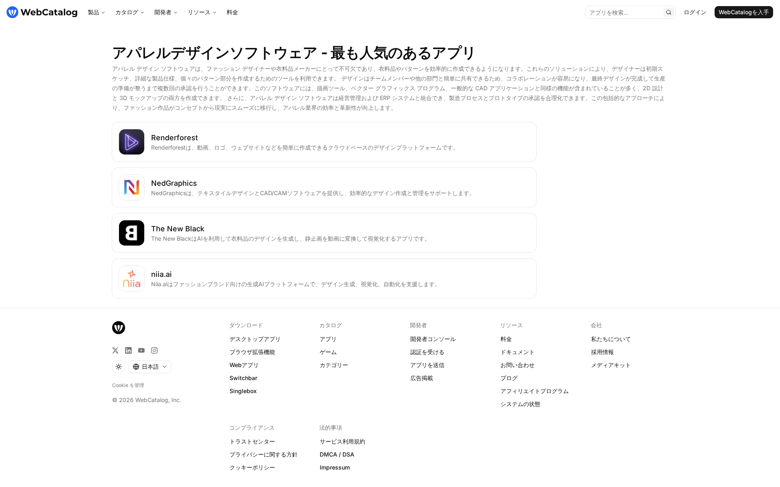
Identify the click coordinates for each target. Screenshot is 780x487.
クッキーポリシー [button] (252, 467)
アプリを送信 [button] (427, 364)
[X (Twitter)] (115, 350)
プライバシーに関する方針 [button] (264, 454)
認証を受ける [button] (427, 351)
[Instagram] (154, 350)
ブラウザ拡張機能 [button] (252, 351)
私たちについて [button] (611, 338)
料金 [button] (506, 338)
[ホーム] (41, 12)
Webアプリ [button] (244, 364)
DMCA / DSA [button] (337, 454)
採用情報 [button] (602, 351)
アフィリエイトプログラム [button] (534, 390)
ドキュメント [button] (517, 351)
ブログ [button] (509, 377)
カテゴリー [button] (334, 364)
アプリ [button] (328, 338)
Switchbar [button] (243, 377)
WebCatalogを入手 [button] (744, 12)
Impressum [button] (335, 467)
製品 (93, 12)
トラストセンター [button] (252, 441)
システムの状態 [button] (520, 403)
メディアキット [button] (611, 364)
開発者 (162, 12)
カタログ (126, 12)
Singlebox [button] (243, 390)
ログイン (695, 12)
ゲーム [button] (328, 351)
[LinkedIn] (128, 350)
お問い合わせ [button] (517, 364)
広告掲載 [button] (421, 377)
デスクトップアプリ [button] (255, 338)
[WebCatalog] (118, 327)
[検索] (668, 12)
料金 (232, 12)
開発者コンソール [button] (433, 338)
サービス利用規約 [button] (342, 441)
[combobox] (149, 366)
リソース (199, 12)
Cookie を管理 (128, 385)
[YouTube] (141, 350)
